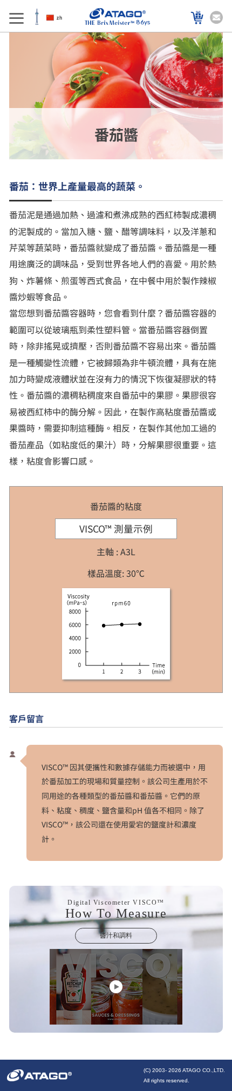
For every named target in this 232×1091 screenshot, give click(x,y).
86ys (143, 22)
